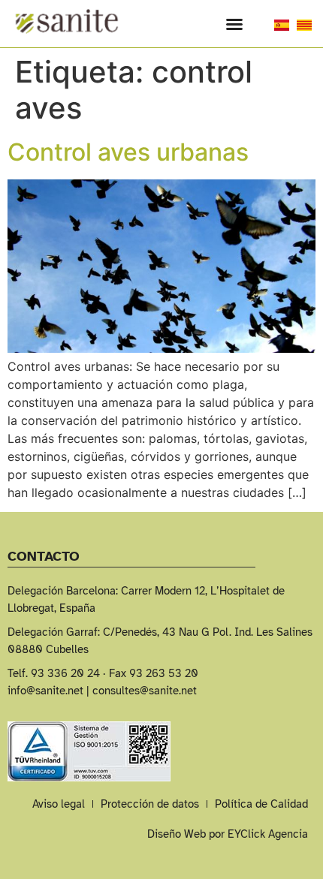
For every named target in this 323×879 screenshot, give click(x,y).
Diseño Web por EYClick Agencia (227, 834)
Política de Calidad (261, 804)
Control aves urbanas (128, 152)
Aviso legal (58, 804)
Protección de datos (150, 804)
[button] (234, 24)
